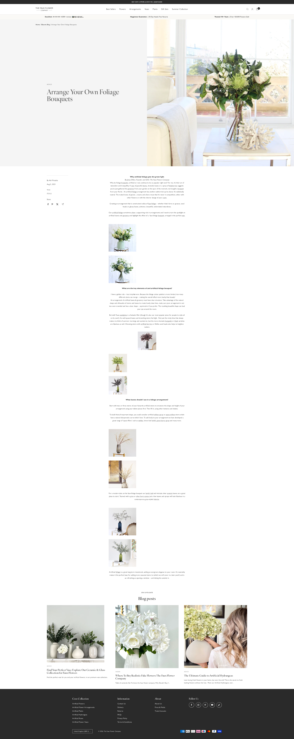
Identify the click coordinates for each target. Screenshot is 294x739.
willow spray (158, 415)
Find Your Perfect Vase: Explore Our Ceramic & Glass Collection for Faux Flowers (76, 671)
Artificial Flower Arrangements (83, 707)
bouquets (124, 183)
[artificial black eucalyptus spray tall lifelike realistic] (147, 385)
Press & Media (160, 707)
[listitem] (48, 204)
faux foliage (152, 204)
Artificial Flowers (78, 704)
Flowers (122, 9)
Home (38, 25)
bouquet (181, 189)
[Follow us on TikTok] (219, 704)
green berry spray (163, 421)
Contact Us (121, 704)
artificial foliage (117, 213)
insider (117, 671)
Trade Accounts (160, 711)
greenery (131, 189)
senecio (169, 493)
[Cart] (257, 9)
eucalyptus (123, 315)
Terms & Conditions (124, 722)
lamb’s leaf (149, 493)
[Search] (247, 9)
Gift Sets (164, 9)
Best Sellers (111, 9)
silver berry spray (142, 496)
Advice (49, 84)
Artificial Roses (77, 718)
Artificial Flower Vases (80, 722)
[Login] (252, 9)
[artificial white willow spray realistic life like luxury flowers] (147, 443)
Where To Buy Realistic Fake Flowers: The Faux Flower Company (145, 677)
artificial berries (146, 324)
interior (156, 499)
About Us (158, 704)
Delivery (120, 707)
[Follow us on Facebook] (191, 704)
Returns (120, 711)
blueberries (173, 186)
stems (145, 186)
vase (132, 186)
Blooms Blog (45, 25)
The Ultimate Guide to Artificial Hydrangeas (208, 675)
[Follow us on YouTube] (212, 704)
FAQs (119, 715)
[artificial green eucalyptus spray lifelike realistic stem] (147, 363)
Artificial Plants (77, 711)
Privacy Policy (122, 718)
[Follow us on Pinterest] (205, 704)
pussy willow (170, 415)
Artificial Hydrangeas (79, 715)
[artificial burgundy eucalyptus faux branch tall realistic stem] (147, 333)
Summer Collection (180, 9)
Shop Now (158, 2)
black (176, 321)
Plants (155, 9)
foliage (134, 192)
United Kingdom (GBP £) (81, 731)
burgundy (168, 321)
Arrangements (135, 9)
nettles (140, 421)
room (165, 198)
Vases (147, 9)
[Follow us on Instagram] (198, 704)
